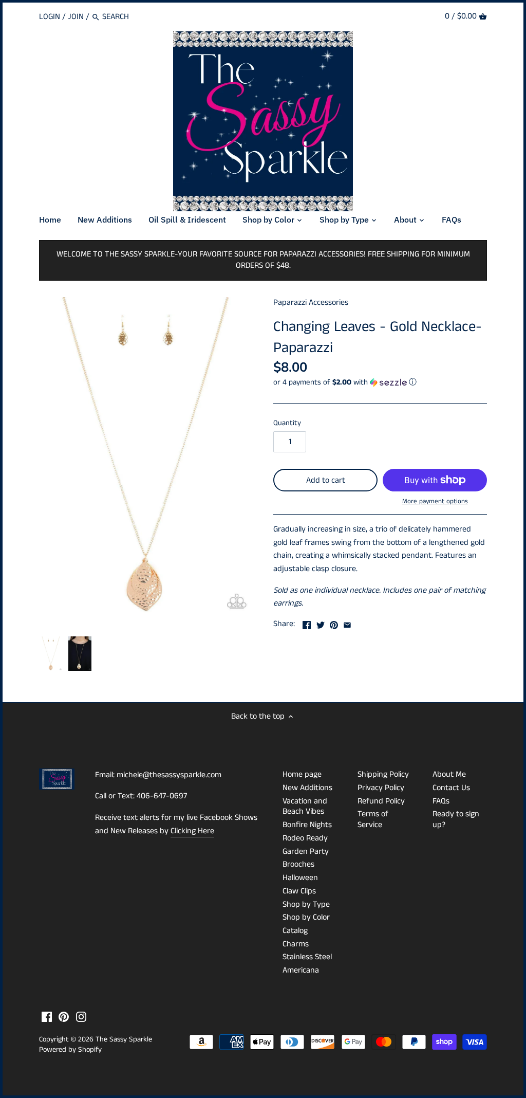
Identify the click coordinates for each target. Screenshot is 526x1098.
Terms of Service (373, 819)
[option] (51, 654)
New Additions (307, 788)
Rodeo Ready (305, 838)
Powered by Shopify (70, 1050)
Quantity (287, 423)
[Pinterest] (64, 1016)
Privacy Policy (381, 788)
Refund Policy (381, 801)
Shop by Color (306, 917)
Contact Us (451, 788)
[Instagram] (81, 1016)
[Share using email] (347, 623)
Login (49, 17)
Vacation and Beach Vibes (305, 806)
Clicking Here (192, 831)
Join (76, 17)
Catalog (295, 931)
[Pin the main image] (334, 623)
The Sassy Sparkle (124, 1039)
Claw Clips (299, 891)
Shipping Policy (383, 774)
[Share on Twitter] (320, 623)
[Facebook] (47, 1016)
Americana (301, 970)
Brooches (298, 864)
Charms (296, 944)
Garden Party (306, 851)
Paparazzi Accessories (310, 302)
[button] (380, 382)
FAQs (441, 801)
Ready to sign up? (456, 819)
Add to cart (325, 480)
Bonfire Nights (307, 825)
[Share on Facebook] (307, 623)
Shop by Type (306, 904)
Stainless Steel (307, 957)
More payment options (435, 501)
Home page (302, 774)
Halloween (300, 878)
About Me (449, 774)
